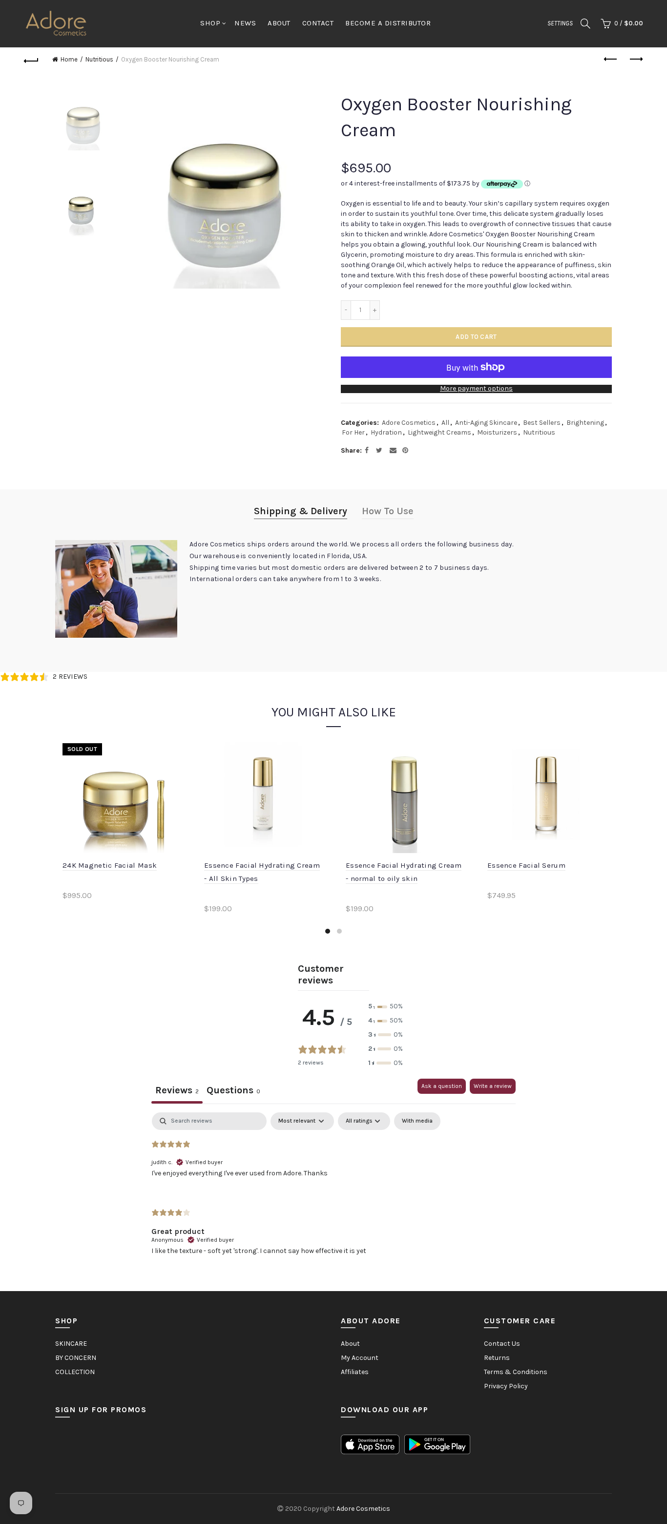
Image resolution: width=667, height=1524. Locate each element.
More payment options (476, 389)
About (350, 1343)
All (445, 422)
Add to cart (476, 336)
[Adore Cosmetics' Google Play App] (437, 1444)
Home (69, 59)
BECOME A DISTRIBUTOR (388, 23)
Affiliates (355, 1372)
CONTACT (318, 23)
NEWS (245, 23)
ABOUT (279, 23)
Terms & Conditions (515, 1372)
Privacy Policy (506, 1386)
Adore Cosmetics (409, 422)
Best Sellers (542, 422)
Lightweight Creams (439, 432)
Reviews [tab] (177, 1090)
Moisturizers (497, 432)
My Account (359, 1358)
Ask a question (441, 1086)
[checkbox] (417, 1121)
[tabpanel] (333, 1192)
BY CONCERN (75, 1358)
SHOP (210, 23)
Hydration (386, 432)
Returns (497, 1358)
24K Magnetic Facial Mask (110, 865)
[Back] (31, 59)
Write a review (493, 1086)
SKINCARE (71, 1343)
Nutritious (99, 59)
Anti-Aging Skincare (486, 422)
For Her (353, 432)
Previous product (611, 59)
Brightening (585, 422)
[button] (385, 1006)
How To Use (388, 511)
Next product (636, 59)
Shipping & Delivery (300, 511)
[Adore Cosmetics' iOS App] (370, 1444)
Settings (560, 23)
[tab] (233, 1091)
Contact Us (502, 1343)
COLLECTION (75, 1372)
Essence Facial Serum (526, 865)
